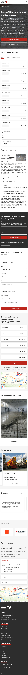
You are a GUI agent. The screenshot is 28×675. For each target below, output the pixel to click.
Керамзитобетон (5, 635)
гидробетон (21, 196)
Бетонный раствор (6, 640)
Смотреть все (22, 493)
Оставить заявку (14, 39)
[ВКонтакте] (26, 607)
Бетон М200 (4, 629)
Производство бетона (7, 615)
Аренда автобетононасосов (8, 619)
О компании (4, 646)
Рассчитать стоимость (14, 44)
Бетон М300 (4, 631)
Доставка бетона (5, 617)
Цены (2, 649)
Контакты (3, 655)
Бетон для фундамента (7, 637)
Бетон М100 (4, 626)
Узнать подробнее (14, 363)
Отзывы (3, 653)
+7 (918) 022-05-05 (8, 569)
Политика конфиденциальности (18, 673)
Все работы (14, 441)
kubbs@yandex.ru (8, 571)
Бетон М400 (4, 633)
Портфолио (4, 651)
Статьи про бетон (5, 657)
